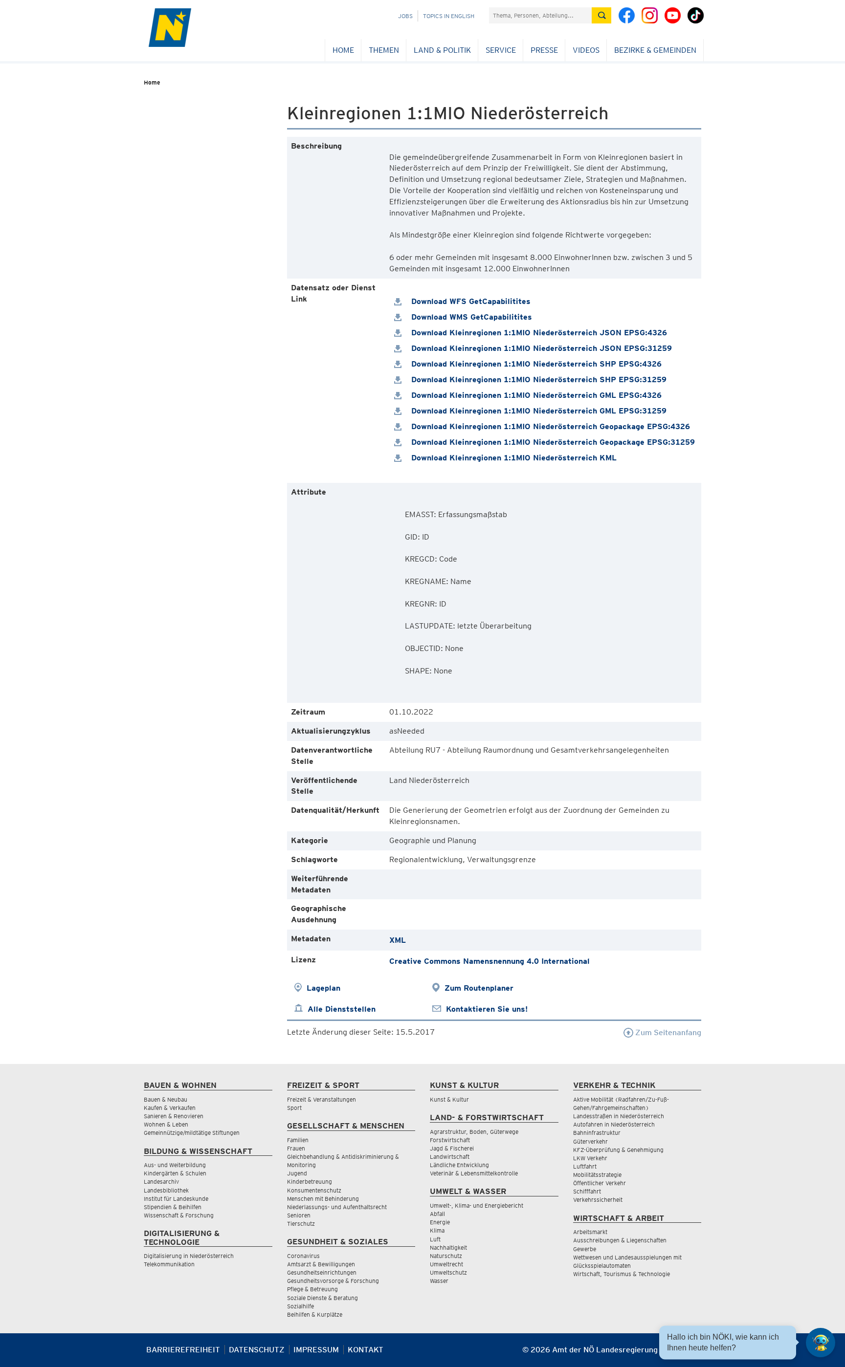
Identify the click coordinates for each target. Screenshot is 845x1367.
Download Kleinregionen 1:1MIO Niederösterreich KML (513, 457)
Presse (544, 50)
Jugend (297, 1173)
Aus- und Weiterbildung (175, 1165)
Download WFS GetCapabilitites (470, 301)
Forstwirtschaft (450, 1140)
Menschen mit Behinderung (323, 1198)
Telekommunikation (169, 1264)
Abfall (437, 1213)
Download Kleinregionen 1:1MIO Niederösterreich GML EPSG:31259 (538, 410)
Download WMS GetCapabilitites (470, 317)
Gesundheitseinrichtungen (321, 1272)
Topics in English (448, 16)
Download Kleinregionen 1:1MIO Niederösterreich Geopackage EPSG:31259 (552, 442)
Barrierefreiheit (183, 1349)
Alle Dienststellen (342, 1009)
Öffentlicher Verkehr (599, 1183)
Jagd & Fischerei (452, 1148)
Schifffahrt (587, 1191)
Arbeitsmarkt (590, 1232)
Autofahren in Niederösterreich (614, 1124)
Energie (440, 1222)
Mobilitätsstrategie (597, 1174)
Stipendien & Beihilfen (172, 1207)
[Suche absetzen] (601, 15)
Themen (384, 50)
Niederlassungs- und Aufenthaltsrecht (337, 1207)
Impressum (316, 1349)
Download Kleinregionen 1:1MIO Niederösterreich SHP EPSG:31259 (538, 379)
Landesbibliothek (166, 1190)
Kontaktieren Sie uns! (487, 1009)
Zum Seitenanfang (667, 1032)
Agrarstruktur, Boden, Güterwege (474, 1131)
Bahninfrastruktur (597, 1132)
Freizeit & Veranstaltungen (321, 1099)
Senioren (299, 1215)
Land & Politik (442, 50)
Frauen (296, 1148)
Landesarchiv (161, 1181)
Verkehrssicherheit (598, 1199)
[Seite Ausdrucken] (692, 1353)
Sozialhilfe (300, 1306)
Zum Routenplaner (479, 988)
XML (397, 940)
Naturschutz (446, 1255)
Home (343, 50)
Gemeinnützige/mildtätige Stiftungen (192, 1132)
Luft (435, 1239)
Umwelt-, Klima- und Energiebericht (476, 1205)
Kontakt (365, 1349)
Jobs (405, 16)
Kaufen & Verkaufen (170, 1107)
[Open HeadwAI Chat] (820, 1342)
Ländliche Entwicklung (459, 1165)
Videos (586, 50)
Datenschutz (257, 1349)
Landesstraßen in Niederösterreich (618, 1116)
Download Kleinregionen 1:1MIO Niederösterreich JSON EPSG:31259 (540, 348)
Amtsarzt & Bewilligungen (321, 1264)
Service (501, 50)
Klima (437, 1230)
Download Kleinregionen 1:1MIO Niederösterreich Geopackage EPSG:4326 (549, 426)
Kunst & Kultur (449, 1099)
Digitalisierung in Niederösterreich (189, 1255)
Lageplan (323, 988)
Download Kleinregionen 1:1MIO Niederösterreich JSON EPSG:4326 (538, 332)
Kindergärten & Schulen (175, 1173)
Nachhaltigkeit (448, 1247)
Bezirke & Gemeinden (655, 50)
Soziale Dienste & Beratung (322, 1298)
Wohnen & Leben (166, 1124)
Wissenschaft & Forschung (179, 1215)
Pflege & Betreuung (312, 1289)
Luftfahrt (585, 1166)
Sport (294, 1107)
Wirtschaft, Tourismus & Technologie (621, 1274)
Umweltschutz (448, 1272)
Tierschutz (301, 1223)
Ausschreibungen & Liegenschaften (620, 1240)
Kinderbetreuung (309, 1181)
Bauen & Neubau (165, 1099)
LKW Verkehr (590, 1158)
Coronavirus (303, 1255)
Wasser (439, 1280)
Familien (298, 1140)
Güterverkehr (590, 1141)
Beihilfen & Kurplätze (314, 1314)
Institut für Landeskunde (176, 1198)
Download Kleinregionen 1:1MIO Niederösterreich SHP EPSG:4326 (535, 364)
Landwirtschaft (449, 1156)
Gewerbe (584, 1249)
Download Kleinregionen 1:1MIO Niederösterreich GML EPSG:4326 (535, 395)
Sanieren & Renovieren (173, 1116)
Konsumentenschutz (314, 1190)
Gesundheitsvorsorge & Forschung (333, 1280)
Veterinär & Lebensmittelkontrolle (474, 1173)
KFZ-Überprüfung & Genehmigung (618, 1149)
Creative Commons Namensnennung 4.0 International (489, 961)
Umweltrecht (446, 1264)
